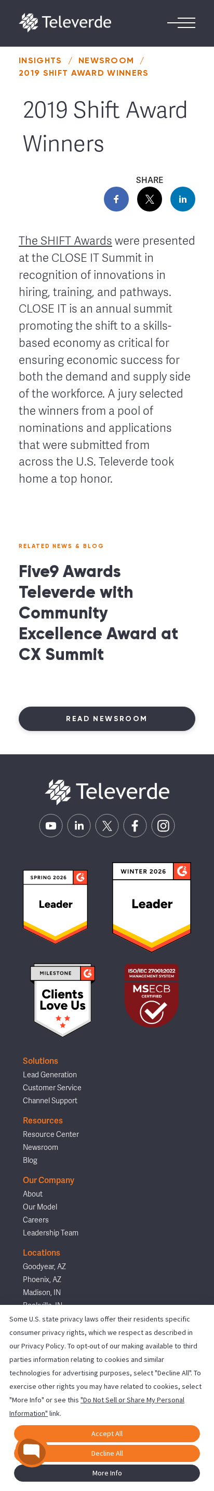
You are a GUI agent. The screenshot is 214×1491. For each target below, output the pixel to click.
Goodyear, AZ (44, 1266)
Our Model (40, 1207)
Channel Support (50, 1100)
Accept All (107, 1433)
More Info (107, 1473)
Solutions (40, 1061)
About (33, 1194)
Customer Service (52, 1088)
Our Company (48, 1180)
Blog (30, 1160)
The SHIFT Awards (65, 241)
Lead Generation (50, 1075)
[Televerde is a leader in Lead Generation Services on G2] (55, 907)
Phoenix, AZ (42, 1279)
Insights (40, 60)
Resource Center (51, 1134)
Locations (41, 1253)
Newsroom (106, 60)
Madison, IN (42, 1292)
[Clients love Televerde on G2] (62, 1000)
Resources (43, 1121)
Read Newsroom (107, 718)
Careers (36, 1220)
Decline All (107, 1453)
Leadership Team (50, 1233)
